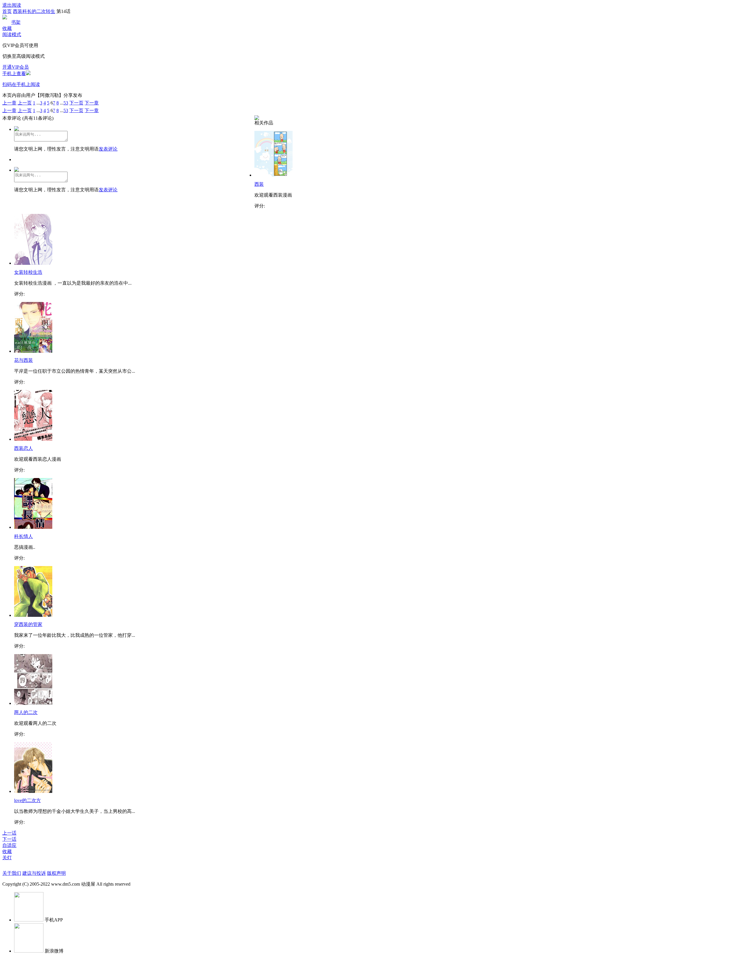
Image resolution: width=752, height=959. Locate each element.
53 (65, 102)
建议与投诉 (34, 873)
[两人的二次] (33, 703)
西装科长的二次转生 (34, 11)
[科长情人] (33, 527)
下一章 (92, 102)
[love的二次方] (33, 791)
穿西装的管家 (28, 624)
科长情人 (23, 536)
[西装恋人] (33, 439)
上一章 (9, 102)
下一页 (76, 102)
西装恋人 (23, 448)
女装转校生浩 (28, 272)
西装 (259, 184)
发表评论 (108, 148)
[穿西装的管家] (33, 615)
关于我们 (11, 873)
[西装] (273, 175)
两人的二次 (26, 712)
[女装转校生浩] (33, 263)
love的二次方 (27, 800)
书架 (16, 22)
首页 (7, 11)
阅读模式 (11, 34)
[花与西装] (33, 351)
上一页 (25, 102)
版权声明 (56, 873)
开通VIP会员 (15, 67)
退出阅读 (11, 5)
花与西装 (23, 360)
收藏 (7, 28)
